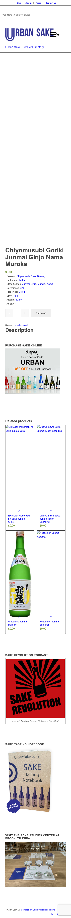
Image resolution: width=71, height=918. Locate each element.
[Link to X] (52, 913)
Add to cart (41, 312)
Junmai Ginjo (29, 284)
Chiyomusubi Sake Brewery (31, 276)
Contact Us (51, 2)
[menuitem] (19, 3)
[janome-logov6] (29, 34)
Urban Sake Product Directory (24, 47)
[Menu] (51, 34)
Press (38, 2)
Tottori (22, 280)
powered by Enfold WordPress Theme (38, 909)
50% (22, 288)
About (28, 2)
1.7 (17, 303)
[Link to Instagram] (57, 913)
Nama (50, 284)
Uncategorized (21, 324)
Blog (19, 2)
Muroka (41, 284)
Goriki (22, 291)
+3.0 (15, 295)
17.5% (19, 299)
